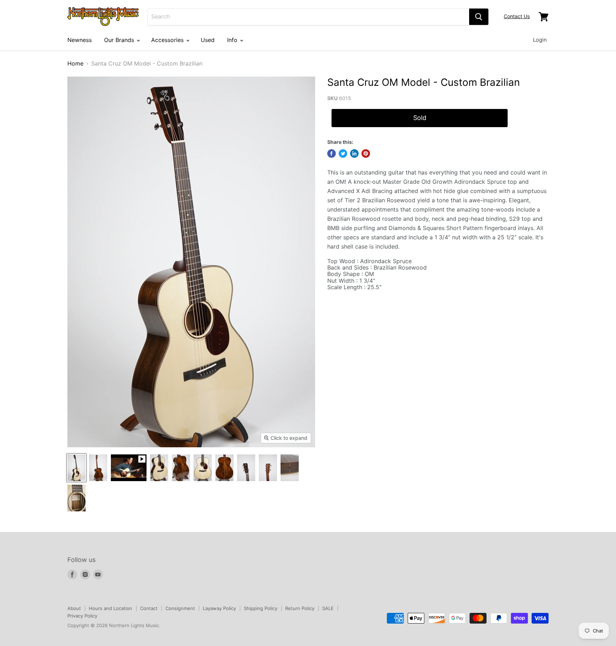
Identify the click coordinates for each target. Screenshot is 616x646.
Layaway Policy (219, 608)
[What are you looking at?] (478, 17)
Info (233, 39)
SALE (328, 608)
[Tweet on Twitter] (343, 153)
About (74, 608)
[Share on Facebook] (331, 153)
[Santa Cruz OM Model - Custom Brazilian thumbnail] (76, 468)
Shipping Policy (260, 608)
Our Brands (120, 39)
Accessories (168, 39)
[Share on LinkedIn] (354, 153)
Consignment (180, 608)
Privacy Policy (82, 616)
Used (208, 39)
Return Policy (299, 608)
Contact (149, 608)
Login (540, 39)
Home (75, 63)
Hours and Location (110, 608)
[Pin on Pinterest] (365, 153)
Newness (79, 39)
